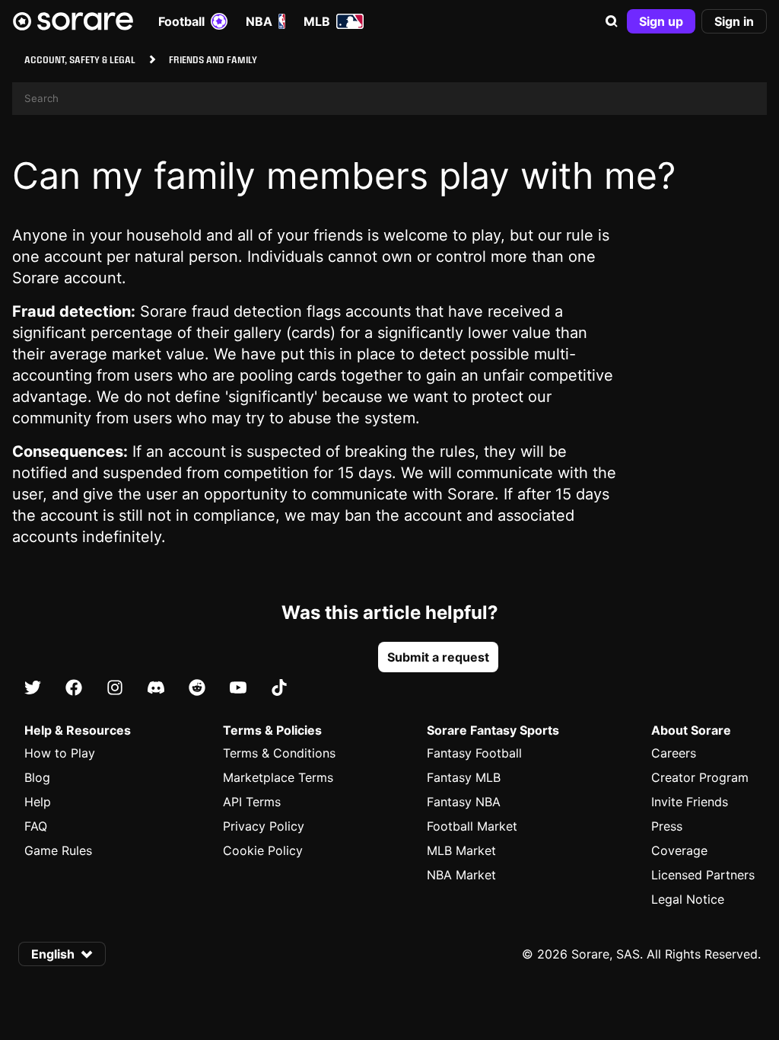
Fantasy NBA (464, 801)
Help (37, 801)
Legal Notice (687, 899)
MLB (317, 21)
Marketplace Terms (278, 777)
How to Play (59, 753)
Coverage (679, 850)
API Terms (252, 801)
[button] (611, 21)
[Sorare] (73, 21)
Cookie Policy (263, 850)
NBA (259, 21)
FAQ (35, 826)
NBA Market (461, 874)
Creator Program (700, 777)
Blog (37, 777)
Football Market (472, 826)
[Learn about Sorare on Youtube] (238, 688)
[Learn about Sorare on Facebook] (73, 688)
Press (666, 826)
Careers (673, 753)
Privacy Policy (263, 826)
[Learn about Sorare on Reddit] (197, 688)
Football (181, 21)
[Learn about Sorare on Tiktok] (279, 688)
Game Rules (58, 850)
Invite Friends (689, 801)
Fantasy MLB (464, 777)
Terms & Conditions (279, 753)
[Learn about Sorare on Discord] (155, 688)
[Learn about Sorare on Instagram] (114, 688)
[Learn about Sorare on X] (32, 688)
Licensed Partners (703, 874)
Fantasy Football (474, 753)
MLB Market (461, 850)
